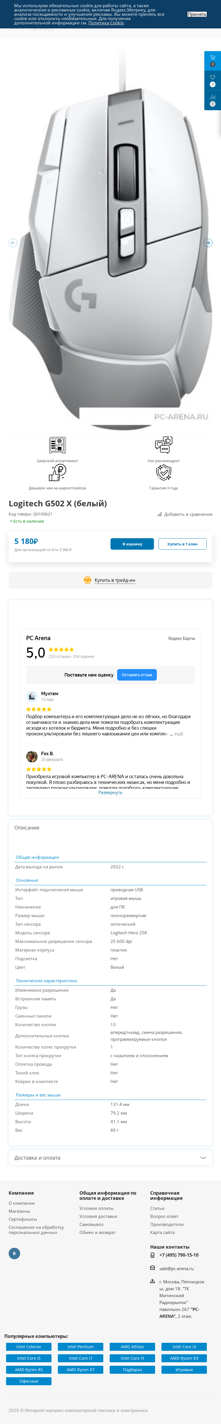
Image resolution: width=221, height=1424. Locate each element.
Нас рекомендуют (164, 460)
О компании (22, 1203)
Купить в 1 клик (182, 544)
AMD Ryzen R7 (81, 1369)
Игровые (184, 1369)
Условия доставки (98, 1216)
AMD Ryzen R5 (29, 1369)
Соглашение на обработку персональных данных (36, 1229)
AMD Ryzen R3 (184, 1358)
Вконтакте (14, 1253)
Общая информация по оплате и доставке (107, 1195)
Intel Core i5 (29, 1358)
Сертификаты (23, 1219)
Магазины (19, 1211)
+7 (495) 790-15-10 (179, 1255)
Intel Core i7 (80, 1358)
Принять (197, 14)
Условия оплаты (96, 1208)
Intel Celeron (28, 1346)
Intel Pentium (81, 1346)
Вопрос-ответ (164, 1216)
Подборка (132, 1369)
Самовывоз (91, 1224)
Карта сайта (162, 1232)
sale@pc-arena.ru (176, 1268)
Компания (21, 1193)
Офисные (29, 1381)
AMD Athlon (132, 1346)
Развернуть (110, 792)
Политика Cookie (106, 23)
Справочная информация (166, 1195)
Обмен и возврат (97, 1232)
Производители (167, 1224)
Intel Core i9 (132, 1358)
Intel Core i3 (184, 1346)
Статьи (157, 1208)
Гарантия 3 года (163, 488)
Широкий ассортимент (57, 460)
